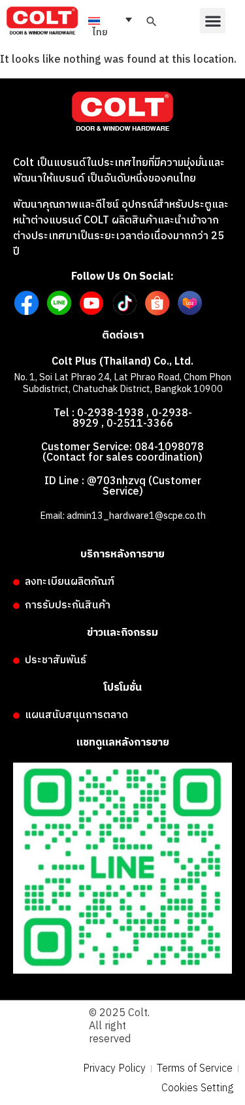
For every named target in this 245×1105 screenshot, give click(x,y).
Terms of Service (195, 1069)
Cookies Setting (197, 1088)
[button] (212, 20)
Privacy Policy (114, 1069)
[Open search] (152, 21)
